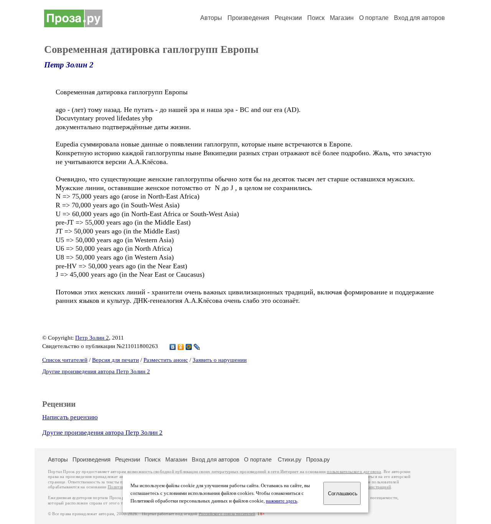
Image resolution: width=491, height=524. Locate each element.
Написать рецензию (70, 417)
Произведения (248, 18)
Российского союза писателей (227, 514)
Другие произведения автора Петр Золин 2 (96, 371)
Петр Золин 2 (69, 64)
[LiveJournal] (197, 347)
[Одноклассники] (181, 347)
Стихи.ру (290, 459)
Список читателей (64, 360)
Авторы (211, 18)
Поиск (316, 18)
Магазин (342, 18)
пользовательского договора (354, 472)
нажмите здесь (281, 501)
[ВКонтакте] (173, 347)
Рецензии (288, 18)
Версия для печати (115, 360)
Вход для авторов (419, 18)
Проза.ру (318, 459)
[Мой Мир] (189, 347)
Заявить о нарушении (220, 360)
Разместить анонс (165, 360)
